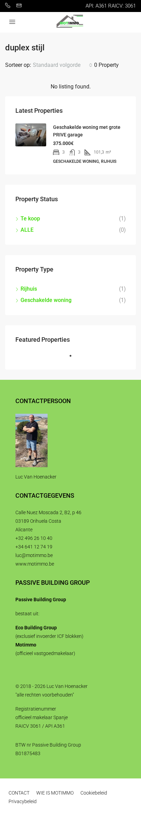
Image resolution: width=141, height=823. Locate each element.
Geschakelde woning (46, 300)
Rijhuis (29, 289)
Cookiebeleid (93, 793)
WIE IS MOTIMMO (55, 793)
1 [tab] (73, 358)
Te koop (30, 218)
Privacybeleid (23, 801)
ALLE (27, 230)
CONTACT (19, 793)
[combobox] (62, 65)
